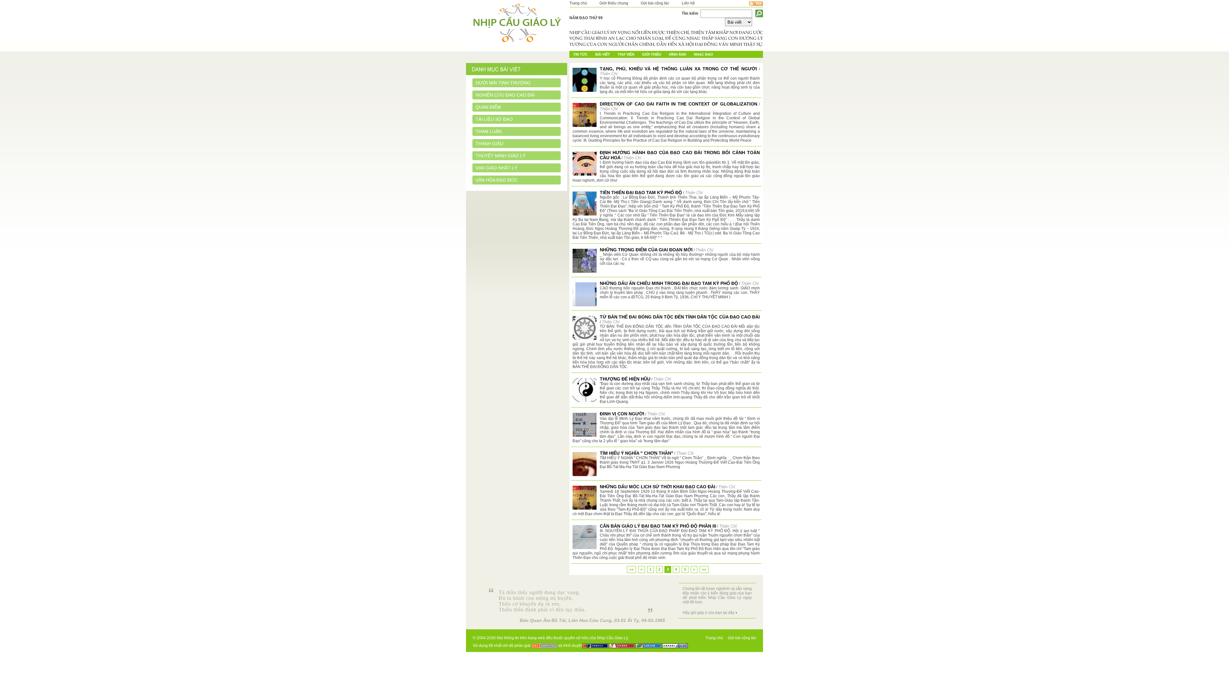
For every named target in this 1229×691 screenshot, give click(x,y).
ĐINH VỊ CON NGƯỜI (622, 413)
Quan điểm (488, 107)
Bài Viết (602, 54)
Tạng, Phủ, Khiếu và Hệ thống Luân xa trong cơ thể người (678, 68)
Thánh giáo (489, 143)
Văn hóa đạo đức (497, 180)
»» (704, 569)
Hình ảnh (677, 54)
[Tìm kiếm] (759, 13)
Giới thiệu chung (613, 3)
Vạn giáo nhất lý (496, 167)
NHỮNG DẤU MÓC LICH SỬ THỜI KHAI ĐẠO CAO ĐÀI (657, 486)
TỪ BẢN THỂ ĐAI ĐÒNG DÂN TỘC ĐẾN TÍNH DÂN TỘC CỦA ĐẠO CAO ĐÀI (680, 316)
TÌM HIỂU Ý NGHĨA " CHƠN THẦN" (636, 453)
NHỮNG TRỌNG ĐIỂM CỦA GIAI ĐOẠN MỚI (646, 249)
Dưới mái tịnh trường (503, 82)
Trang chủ (578, 3)
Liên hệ (688, 3)
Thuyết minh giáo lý (501, 155)
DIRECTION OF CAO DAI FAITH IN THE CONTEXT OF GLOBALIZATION (678, 103)
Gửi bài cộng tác (655, 3)
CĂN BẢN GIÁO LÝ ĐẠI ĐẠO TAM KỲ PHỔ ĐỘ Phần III (658, 526)
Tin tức (580, 54)
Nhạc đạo (703, 54)
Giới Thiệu (651, 54)
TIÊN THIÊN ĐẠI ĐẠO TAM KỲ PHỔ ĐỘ (641, 192)
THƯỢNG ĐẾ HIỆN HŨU (625, 378)
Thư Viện (626, 54)
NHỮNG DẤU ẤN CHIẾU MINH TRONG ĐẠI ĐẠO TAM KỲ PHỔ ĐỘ (669, 283)
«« (631, 569)
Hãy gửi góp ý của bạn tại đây (709, 612)
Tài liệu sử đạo (494, 119)
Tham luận (489, 131)
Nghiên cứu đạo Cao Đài (505, 95)
